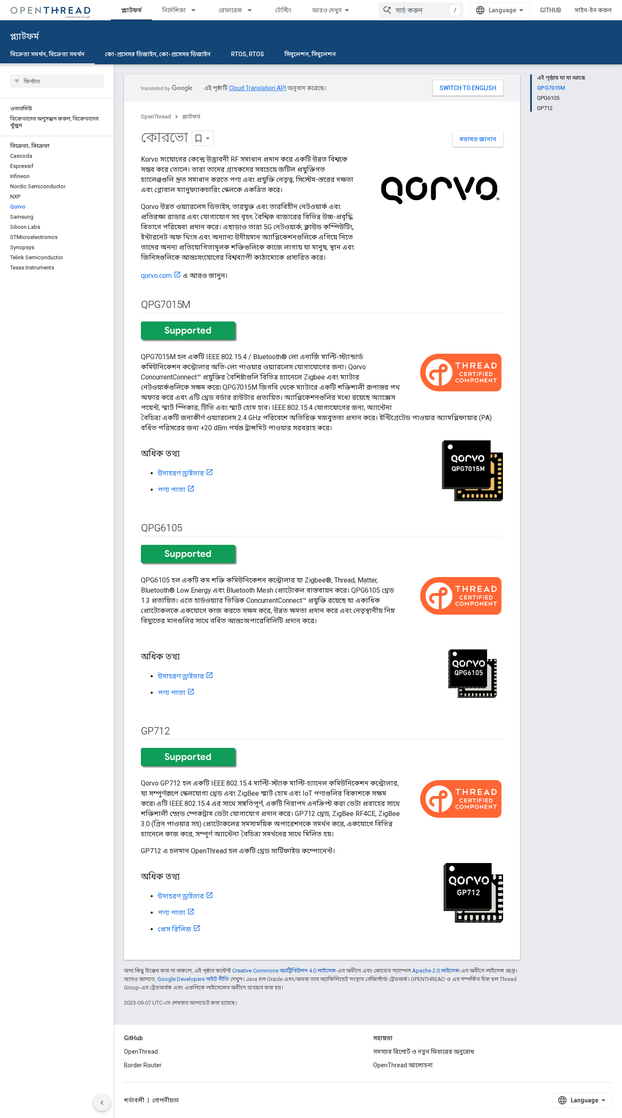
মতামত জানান (478, 139)
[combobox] (421, 10)
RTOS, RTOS (247, 54)
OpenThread (156, 116)
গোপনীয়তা (165, 1100)
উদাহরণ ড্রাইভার (181, 473)
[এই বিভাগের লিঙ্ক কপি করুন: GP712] (178, 732)
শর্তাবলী (134, 1100)
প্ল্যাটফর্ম (131, 10)
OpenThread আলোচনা (403, 1065)
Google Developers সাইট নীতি (193, 979)
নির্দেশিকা (174, 10)
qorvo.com (156, 276)
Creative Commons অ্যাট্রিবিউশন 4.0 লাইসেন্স (284, 970)
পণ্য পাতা (171, 490)
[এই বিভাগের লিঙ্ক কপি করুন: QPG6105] (190, 529)
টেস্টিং (283, 10)
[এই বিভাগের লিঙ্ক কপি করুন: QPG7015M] (198, 305)
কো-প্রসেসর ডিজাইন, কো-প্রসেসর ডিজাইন (158, 54)
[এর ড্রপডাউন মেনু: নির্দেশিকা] (197, 10)
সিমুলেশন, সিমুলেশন (310, 54)
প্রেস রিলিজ (174, 929)
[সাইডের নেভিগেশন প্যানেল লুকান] (102, 1102)
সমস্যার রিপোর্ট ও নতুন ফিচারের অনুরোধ (423, 1051)
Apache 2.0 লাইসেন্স (435, 970)
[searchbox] (57, 81)
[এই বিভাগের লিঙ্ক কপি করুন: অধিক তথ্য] (188, 454)
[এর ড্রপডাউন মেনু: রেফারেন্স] (253, 10)
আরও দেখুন (327, 10)
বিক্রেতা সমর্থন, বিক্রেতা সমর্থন (47, 54)
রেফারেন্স (230, 10)
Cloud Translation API (257, 88)
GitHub (550, 10)
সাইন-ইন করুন (593, 10)
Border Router (143, 1065)
